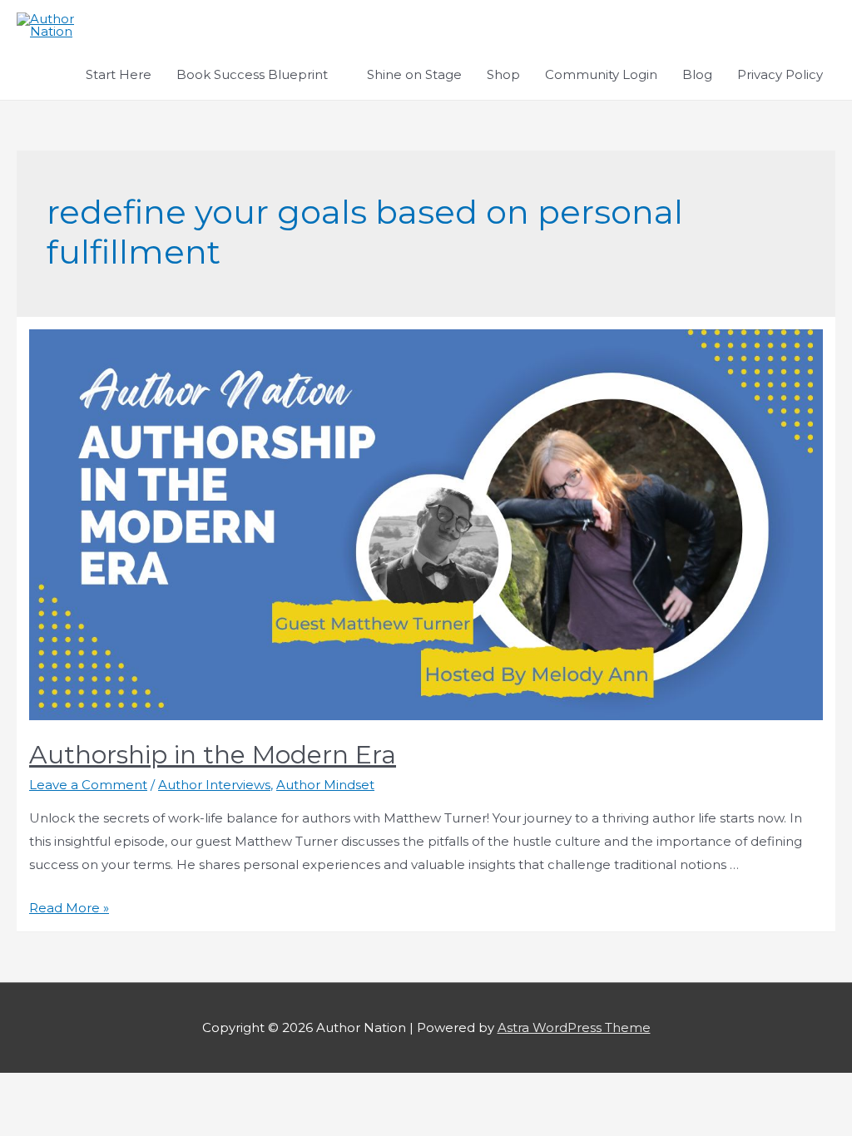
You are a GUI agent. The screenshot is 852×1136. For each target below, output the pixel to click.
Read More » (69, 908)
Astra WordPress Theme (574, 1027)
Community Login (601, 74)
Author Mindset (325, 785)
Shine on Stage (414, 74)
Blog (697, 74)
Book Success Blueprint (252, 74)
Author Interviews (214, 785)
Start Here (118, 74)
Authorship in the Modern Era (212, 754)
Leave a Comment (88, 785)
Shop (503, 74)
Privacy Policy (780, 74)
